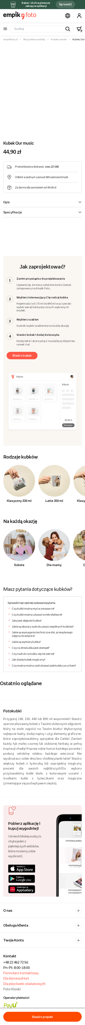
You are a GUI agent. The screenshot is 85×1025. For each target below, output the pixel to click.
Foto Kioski (12, 989)
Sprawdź (65, 4)
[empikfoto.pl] (19, 15)
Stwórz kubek (22, 355)
